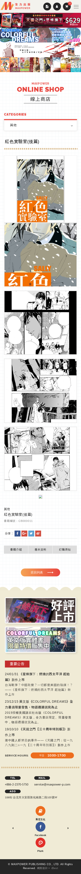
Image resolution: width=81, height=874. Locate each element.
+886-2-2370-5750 (16, 784)
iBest (54, 868)
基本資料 (40, 549)
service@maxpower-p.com (52, 784)
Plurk (40, 851)
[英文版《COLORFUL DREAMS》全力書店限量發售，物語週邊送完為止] (40, 35)
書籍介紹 (16, 549)
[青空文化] (40, 811)
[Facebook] (40, 827)
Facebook (40, 835)
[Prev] (12, 828)
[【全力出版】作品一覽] (40, 64)
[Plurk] (40, 843)
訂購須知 (65, 549)
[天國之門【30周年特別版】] (40, 49)
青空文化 (40, 819)
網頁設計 (42, 868)
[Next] (68, 828)
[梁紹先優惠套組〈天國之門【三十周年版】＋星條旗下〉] (40, 20)
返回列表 (37, 572)
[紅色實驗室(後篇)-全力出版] (31, 533)
